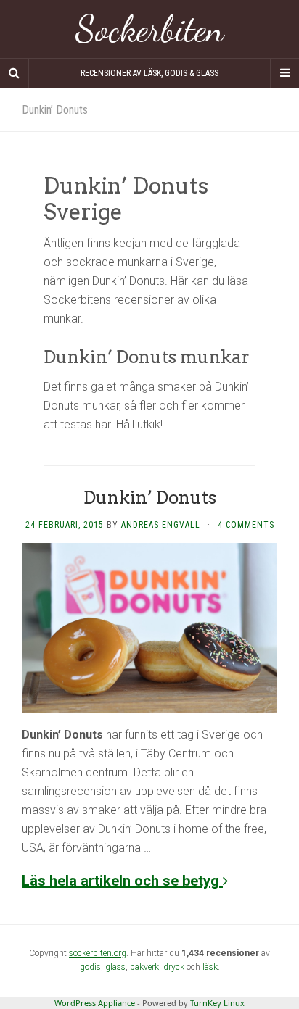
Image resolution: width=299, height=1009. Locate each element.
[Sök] (14, 73)
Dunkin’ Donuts (149, 497)
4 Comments (246, 525)
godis (90, 967)
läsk (210, 967)
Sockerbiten (149, 29)
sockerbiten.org (97, 953)
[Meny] (284, 73)
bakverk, (146, 967)
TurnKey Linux (217, 1002)
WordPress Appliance (94, 1002)
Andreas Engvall (160, 525)
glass (115, 967)
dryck (173, 967)
